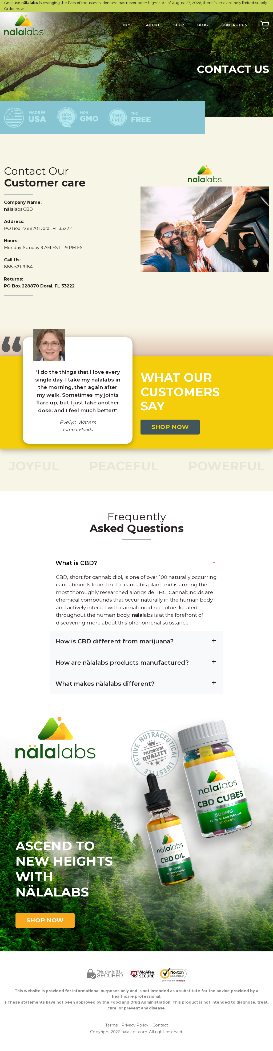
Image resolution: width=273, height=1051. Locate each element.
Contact (160, 1025)
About (153, 25)
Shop (178, 25)
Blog (202, 25)
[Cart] (264, 25)
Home (127, 25)
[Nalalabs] (30, 25)
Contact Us (234, 25)
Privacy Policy (135, 1025)
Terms (111, 1025)
